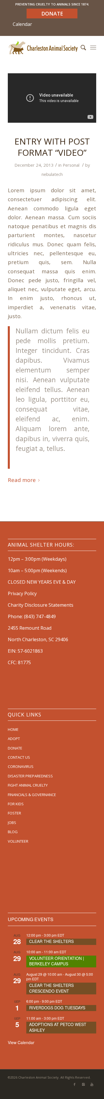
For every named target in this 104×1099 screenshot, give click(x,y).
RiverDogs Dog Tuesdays (57, 1007)
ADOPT (14, 738)
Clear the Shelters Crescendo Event (51, 988)
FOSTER (14, 813)
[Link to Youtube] (92, 1084)
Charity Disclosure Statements (40, 605)
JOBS (12, 822)
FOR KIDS (16, 803)
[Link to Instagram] (83, 1084)
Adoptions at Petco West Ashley (57, 1027)
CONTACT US (19, 757)
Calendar (22, 24)
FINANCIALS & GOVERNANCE (32, 794)
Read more (22, 479)
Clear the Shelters (51, 941)
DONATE (15, 748)
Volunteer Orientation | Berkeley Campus (56, 961)
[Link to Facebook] (74, 1084)
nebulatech (52, 174)
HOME (13, 729)
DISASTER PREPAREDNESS (30, 776)
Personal (71, 165)
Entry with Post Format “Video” (52, 146)
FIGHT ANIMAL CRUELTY (28, 785)
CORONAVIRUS (21, 766)
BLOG (13, 831)
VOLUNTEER (18, 841)
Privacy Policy (22, 593)
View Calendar (21, 1042)
